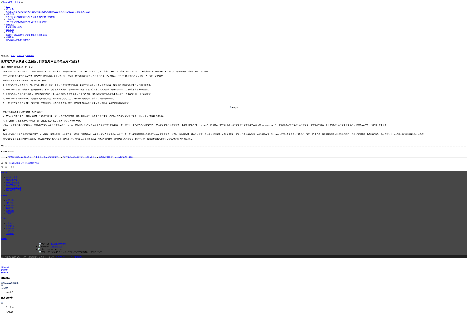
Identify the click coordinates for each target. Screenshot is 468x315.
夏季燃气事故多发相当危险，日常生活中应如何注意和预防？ (34, 157)
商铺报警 (35, 17)
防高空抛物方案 (51, 12)
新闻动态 (10, 25)
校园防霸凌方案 (37, 12)
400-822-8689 (56, 247)
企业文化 (18, 35)
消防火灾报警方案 (66, 12)
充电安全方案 (12, 12)
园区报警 (18, 17)
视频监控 (51, 17)
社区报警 (10, 17)
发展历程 (35, 35)
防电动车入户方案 (82, 12)
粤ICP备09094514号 (64, 257)
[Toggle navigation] (22, 2)
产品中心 (10, 19)
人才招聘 (18, 40)
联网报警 (43, 17)
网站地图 (78, 257)
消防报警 (18, 22)
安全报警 (10, 22)
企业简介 (10, 35)
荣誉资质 (43, 35)
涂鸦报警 (43, 22)
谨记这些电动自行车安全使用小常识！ (80, 157)
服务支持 (10, 30)
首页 (8, 7)
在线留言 (26, 40)
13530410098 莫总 (58, 244)
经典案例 (10, 14)
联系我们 (10, 37)
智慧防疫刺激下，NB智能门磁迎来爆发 (116, 157)
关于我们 (10, 32)
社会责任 (26, 35)
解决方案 (10, 9)
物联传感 (35, 22)
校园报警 (26, 17)
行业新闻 (18, 27)
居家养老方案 (24, 12)
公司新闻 (10, 27)
